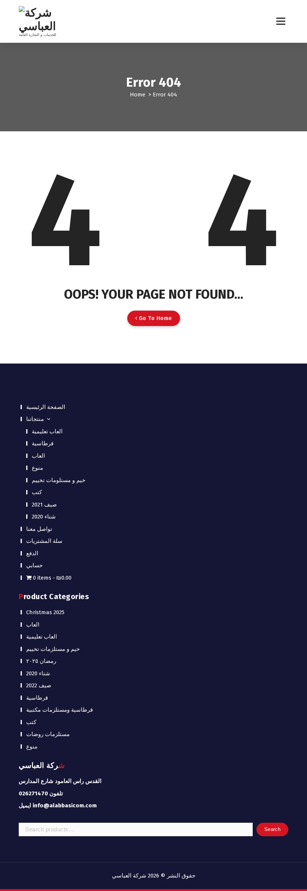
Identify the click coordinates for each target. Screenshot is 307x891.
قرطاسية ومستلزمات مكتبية (59, 709)
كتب (37, 492)
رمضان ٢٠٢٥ (41, 661)
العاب (38, 455)
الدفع (32, 553)
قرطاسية (43, 443)
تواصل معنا (39, 529)
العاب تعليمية (47, 431)
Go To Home (154, 318)
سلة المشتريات (44, 541)
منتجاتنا (35, 419)
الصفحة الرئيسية (45, 407)
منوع (37, 467)
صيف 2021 (44, 504)
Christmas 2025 (45, 612)
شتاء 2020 (44, 516)
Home (137, 94)
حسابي (34, 565)
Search (272, 829)
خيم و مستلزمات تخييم (53, 649)
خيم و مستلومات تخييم (58, 480)
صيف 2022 (38, 685)
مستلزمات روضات (48, 734)
